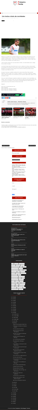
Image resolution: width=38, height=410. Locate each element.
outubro (14, 317)
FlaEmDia (13, 273)
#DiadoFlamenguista (16, 217)
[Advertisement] (19, 9)
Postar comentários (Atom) (9, 147)
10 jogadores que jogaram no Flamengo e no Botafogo (17, 229)
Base (12, 263)
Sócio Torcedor (19, 287)
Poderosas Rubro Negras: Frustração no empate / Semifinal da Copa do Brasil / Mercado (18, 172)
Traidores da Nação (15, 289)
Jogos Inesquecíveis (15, 279)
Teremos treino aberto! (18, 116)
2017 (13, 307)
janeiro (14, 390)
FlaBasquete (23, 271)
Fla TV (18, 271)
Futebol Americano (15, 276)
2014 (13, 312)
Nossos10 (13, 284)
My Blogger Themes (25, 408)
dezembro (15, 314)
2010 (13, 398)
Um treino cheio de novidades (18, 328)
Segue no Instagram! (4, 87)
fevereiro (15, 389)
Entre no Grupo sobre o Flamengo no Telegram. (8, 88)
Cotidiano (22, 265)
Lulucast (13, 281)
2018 (13, 305)
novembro (15, 315)
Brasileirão (16, 263)
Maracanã (17, 281)
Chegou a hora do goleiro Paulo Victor (20, 324)
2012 (13, 394)
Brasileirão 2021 (21, 263)
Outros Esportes (22, 284)
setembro (15, 319)
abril (14, 385)
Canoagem (13, 265)
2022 (13, 298)
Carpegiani (18, 265)
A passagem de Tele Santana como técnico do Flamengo (18, 240)
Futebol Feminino (21, 276)
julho (14, 322)
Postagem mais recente (6, 145)
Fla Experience (14, 271)
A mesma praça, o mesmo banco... (19, 375)
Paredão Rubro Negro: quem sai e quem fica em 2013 (18, 235)
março (14, 387)
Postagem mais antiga (32, 145)
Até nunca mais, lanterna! (17, 357)
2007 (13, 403)
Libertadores (21, 279)
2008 (13, 401)
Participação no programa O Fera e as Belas (19, 168)
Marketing (21, 281)
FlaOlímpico (18, 273)
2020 (13, 302)
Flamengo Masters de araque (18, 368)
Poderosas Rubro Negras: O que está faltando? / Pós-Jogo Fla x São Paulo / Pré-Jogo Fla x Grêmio (19, 165)
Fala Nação (20, 268)
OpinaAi (17, 284)
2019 (13, 303)
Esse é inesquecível (15, 268)
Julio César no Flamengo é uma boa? (19, 380)
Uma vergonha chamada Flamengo (19, 364)
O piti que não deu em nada (18, 366)
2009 (13, 399)
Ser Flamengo (14, 287)
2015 (13, 310)
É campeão (21, 289)
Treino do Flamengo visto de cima (30, 117)
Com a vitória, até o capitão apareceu (19, 355)
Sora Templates (16, 408)
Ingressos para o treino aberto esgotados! (6, 117)
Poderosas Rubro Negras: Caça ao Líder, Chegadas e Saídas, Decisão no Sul (18, 175)
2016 (13, 309)
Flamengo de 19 (23, 273)
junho (14, 382)
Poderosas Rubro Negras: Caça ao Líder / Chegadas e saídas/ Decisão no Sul (18, 170)
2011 (13, 396)
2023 (13, 297)
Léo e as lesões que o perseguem (19, 339)
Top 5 (24, 287)
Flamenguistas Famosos (17, 219)
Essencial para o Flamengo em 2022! (18, 245)
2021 (13, 300)
